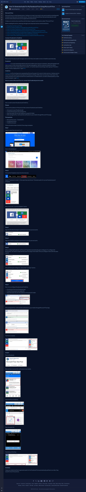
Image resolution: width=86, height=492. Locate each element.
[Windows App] (44, 481)
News (28, 1)
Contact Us (23, 483)
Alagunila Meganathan (15, 9)
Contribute (82, 1)
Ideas (54, 483)
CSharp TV (27, 485)
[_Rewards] (2, 22)
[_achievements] (2, 16)
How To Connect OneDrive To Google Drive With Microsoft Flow (22, 27)
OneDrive (7, 73)
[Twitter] (36, 481)
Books (44, 1)
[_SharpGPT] (2, 24)
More (50, 1)
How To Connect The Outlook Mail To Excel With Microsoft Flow (22, 34)
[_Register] (2, 488)
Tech (25, 1)
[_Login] (1, 490)
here (24, 68)
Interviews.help (48, 485)
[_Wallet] (2, 11)
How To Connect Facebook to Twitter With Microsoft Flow (21, 29)
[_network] (2, 18)
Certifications (67, 483)
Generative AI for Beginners (68, 50)
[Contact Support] (52, 481)
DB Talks (31, 485)
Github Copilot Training (67, 47)
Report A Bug (58, 483)
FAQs (62, 483)
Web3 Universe (41, 485)
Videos (31, 1)
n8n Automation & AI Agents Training (70, 52)
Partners (40, 483)
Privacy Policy (28, 483)
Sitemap (19, 485)
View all (82, 6)
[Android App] (47, 481)
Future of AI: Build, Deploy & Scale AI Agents (73, 9)
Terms (33, 483)
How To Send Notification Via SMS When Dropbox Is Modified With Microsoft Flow (27, 32)
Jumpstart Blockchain (55, 485)
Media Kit (36, 483)
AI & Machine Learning (67, 37)
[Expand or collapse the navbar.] (2, 4)
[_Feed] (2, 7)
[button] (36, 9)
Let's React (36, 485)
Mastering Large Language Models (69, 40)
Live (47, 1)
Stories (23, 485)
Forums (35, 1)
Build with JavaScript (64, 485)
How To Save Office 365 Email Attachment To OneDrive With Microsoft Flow (25, 35)
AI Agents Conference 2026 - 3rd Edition (73, 13)
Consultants (50, 483)
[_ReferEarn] (2, 20)
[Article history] (22, 9)
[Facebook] (33, 481)
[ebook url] (66, 31)
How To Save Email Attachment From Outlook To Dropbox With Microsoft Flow (26, 30)
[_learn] (2, 14)
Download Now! (75, 25)
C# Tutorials (44, 483)
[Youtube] (42, 481)
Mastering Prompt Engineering (69, 42)
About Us (18, 483)
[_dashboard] (2, 9)
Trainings (40, 1)
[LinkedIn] (38, 481)
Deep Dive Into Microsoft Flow (14, 26)
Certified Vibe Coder (67, 45)
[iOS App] (50, 481)
